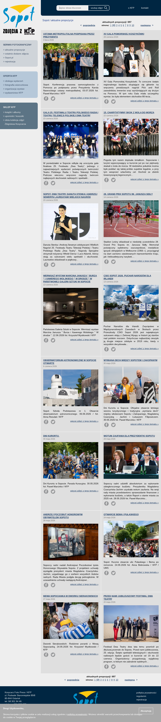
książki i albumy (13, 112)
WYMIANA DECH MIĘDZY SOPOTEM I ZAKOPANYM (130, 360)
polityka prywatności (146, 692)
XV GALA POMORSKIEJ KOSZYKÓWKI (124, 34)
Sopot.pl (9, 57)
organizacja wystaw (14, 89)
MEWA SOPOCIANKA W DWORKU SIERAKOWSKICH (70, 596)
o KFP (131, 8)
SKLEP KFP (9, 107)
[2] (113, 25)
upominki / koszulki (14, 116)
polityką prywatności (77, 714)
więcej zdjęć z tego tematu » (84, 97)
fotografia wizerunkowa (16, 85)
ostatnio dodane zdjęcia (17, 53)
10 (133, 25)
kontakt (144, 8)
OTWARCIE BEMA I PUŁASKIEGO (121, 514)
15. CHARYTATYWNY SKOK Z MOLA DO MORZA (129, 112)
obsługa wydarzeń (14, 81)
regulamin (141, 696)
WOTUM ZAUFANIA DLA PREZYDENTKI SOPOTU (129, 436)
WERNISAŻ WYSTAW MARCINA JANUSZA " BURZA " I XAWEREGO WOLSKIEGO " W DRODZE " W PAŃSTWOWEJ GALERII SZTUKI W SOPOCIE (70, 278)
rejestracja (10, 61)
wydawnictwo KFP (14, 92)
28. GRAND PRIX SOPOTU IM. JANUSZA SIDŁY (128, 194)
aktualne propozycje (15, 49)
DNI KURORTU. (51, 436)
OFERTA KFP (10, 76)
